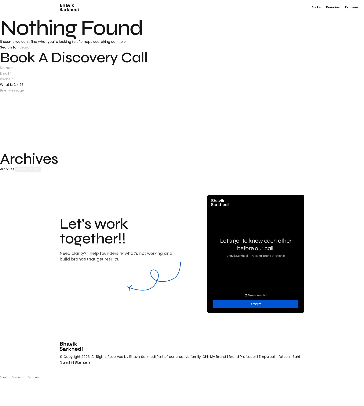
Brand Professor (242, 356)
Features (352, 7)
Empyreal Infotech (274, 356)
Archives (7, 169)
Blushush (82, 362)
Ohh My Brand (214, 356)
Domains (333, 7)
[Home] (69, 7)
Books (316, 7)
